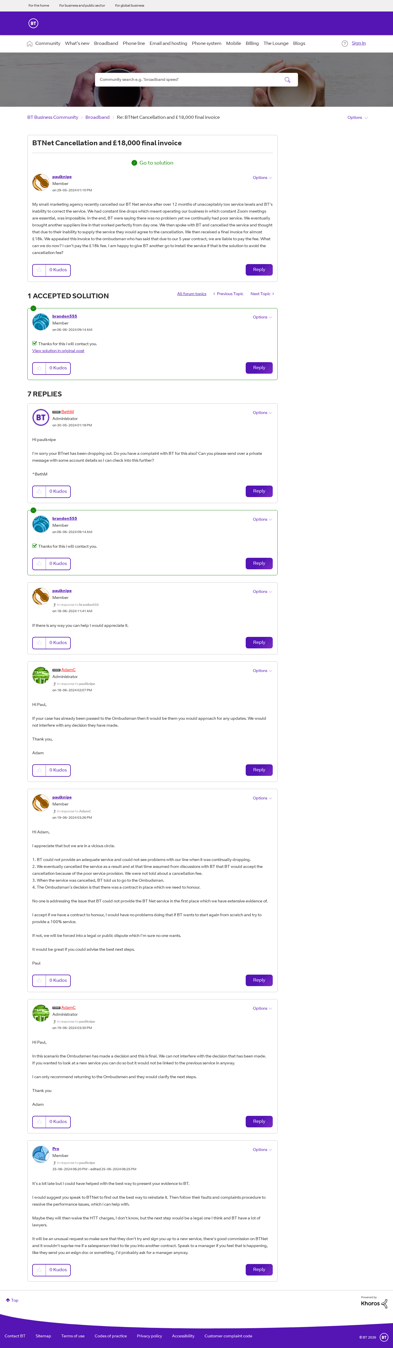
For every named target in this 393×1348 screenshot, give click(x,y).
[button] (39, 270)
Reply (259, 270)
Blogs (299, 43)
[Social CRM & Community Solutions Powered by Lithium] (374, 1303)
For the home (38, 5)
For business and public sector (82, 5)
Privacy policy (149, 1336)
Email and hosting (168, 43)
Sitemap (43, 1336)
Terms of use (73, 1336)
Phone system (207, 43)
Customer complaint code (228, 1336)
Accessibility (183, 1336)
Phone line (134, 43)
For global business (129, 5)
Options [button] (355, 118)
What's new (77, 43)
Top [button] (14, 1301)
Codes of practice (111, 1336)
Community (47, 43)
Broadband (106, 43)
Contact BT (15, 1336)
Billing (252, 43)
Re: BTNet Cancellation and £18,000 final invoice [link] (168, 117)
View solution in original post (58, 351)
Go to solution (156, 163)
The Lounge (276, 43)
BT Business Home (33, 23)
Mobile (233, 43)
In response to (78, 605)
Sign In (359, 43)
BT (384, 1337)
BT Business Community (52, 117)
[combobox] (196, 80)
